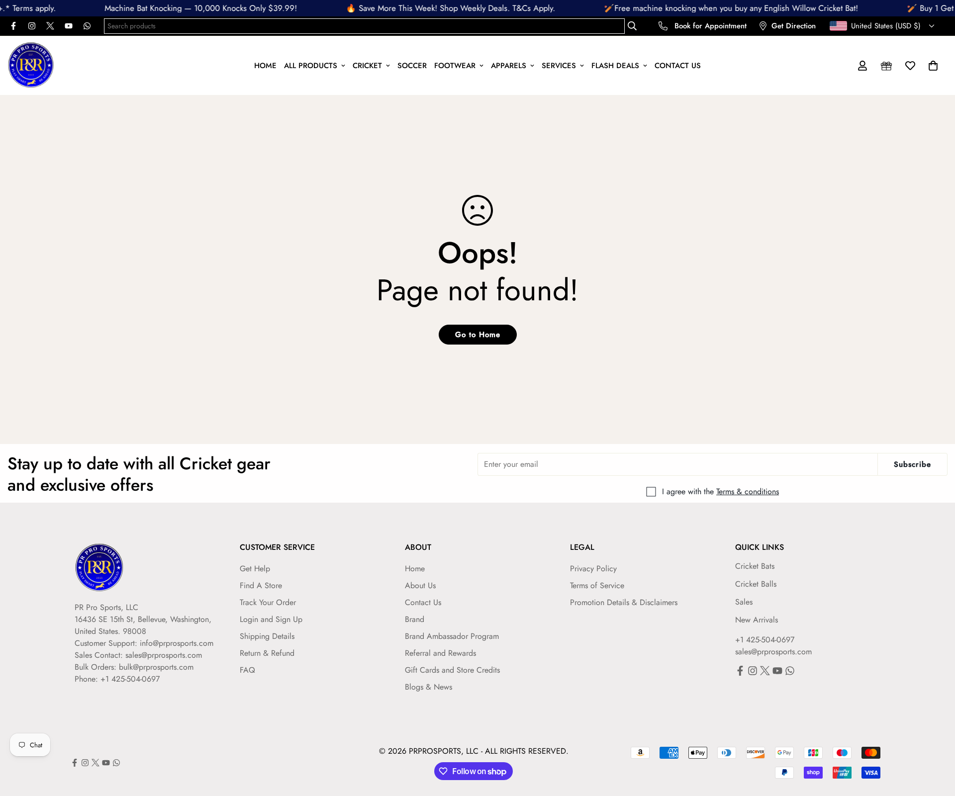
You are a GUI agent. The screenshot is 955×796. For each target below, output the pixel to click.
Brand (414, 619)
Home (265, 65)
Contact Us (678, 65)
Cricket (367, 65)
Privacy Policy (593, 568)
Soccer (412, 65)
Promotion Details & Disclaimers (623, 602)
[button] (933, 65)
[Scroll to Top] (935, 741)
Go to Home (477, 334)
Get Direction (793, 25)
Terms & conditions (747, 491)
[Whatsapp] (87, 26)
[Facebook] (13, 26)
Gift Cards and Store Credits (452, 670)
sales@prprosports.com (163, 655)
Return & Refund (267, 653)
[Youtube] (69, 26)
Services (559, 65)
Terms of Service (597, 585)
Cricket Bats (754, 566)
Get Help (255, 568)
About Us (420, 585)
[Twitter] (50, 26)
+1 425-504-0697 (764, 639)
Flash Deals (615, 65)
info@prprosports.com (176, 643)
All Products (310, 65)
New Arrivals (756, 619)
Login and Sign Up (271, 619)
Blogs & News (428, 687)
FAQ (247, 670)
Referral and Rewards (440, 653)
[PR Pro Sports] (31, 65)
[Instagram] (32, 26)
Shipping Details (267, 636)
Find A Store (261, 585)
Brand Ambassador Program (452, 636)
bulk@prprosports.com (156, 667)
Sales (744, 602)
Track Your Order (268, 602)
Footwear (455, 65)
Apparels (508, 65)
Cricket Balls (755, 584)
